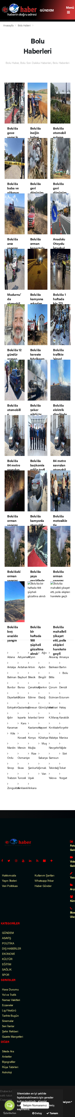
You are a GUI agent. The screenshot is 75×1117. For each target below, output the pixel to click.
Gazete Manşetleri (12, 1036)
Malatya (53, 737)
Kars (23, 723)
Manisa (63, 737)
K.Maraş (54, 717)
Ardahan (23, 667)
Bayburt (22, 677)
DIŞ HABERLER (11, 948)
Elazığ (41, 697)
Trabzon (12, 778)
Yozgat (63, 778)
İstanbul (32, 717)
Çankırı (42, 687)
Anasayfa (8, 25)
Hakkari (53, 707)
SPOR (5, 975)
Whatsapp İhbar (44, 880)
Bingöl (42, 677)
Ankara (32, 788)
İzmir (41, 717)
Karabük (64, 717)
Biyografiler (8, 1062)
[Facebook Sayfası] (3, 861)
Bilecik (32, 677)
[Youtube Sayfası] (25, 861)
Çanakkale (34, 687)
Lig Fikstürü (9, 1010)
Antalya (11, 667)
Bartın (62, 667)
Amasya (64, 657)
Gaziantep (23, 707)
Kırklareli (23, 788)
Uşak (31, 778)
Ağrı (44, 653)
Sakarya (43, 758)
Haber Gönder (43, 886)
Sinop (10, 768)
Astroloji (7, 1072)
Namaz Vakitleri (11, 1000)
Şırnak (42, 768)
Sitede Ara (8, 1051)
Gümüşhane (45, 707)
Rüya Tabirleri (10, 1067)
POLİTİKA (8, 943)
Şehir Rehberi (10, 1031)
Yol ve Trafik (9, 994)
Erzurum (64, 697)
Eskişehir (12, 707)
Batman (11, 677)
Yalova (52, 778)
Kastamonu (35, 727)
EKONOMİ (8, 954)
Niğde (62, 747)
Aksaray (53, 657)
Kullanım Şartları (44, 875)
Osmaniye (24, 758)
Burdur (11, 687)
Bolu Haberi (24, 25)
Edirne (32, 697)
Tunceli (22, 778)
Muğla (31, 747)
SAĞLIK (7, 969)
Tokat (62, 768)
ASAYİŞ (6, 938)
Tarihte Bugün (10, 1015)
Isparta (22, 717)
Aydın (41, 667)
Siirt (64, 753)
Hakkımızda (9, 875)
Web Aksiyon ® (63, 1102)
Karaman (12, 727)
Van (43, 773)
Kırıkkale (54, 727)
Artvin (31, 667)
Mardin (11, 747)
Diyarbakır (13, 697)
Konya (32, 737)
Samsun (54, 758)
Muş (44, 743)
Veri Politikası (10, 886)
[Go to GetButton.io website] (9, 1113)
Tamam (53, 1113)
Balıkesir (54, 667)
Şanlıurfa (33, 768)
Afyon (31, 657)
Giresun (32, 707)
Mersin (22, 747)
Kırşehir (63, 727)
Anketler (7, 1056)
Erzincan (54, 697)
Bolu (65, 673)
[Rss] (39, 861)
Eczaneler (7, 1005)
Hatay (62, 707)
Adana (11, 657)
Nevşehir (54, 747)
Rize (33, 753)
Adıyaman (24, 657)
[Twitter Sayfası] (10, 861)
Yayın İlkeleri (9, 880)
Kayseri (42, 727)
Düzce (21, 697)
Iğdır (10, 717)
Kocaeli (22, 737)
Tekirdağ (54, 768)
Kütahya (43, 737)
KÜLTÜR (7, 959)
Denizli (63, 687)
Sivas (21, 768)
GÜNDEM (47, 10)
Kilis (12, 733)
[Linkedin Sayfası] (32, 861)
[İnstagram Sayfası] (18, 861)
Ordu (10, 758)
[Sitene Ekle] (53, 861)
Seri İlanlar (8, 1026)
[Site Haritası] (46, 861)
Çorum (53, 687)
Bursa (21, 687)
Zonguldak (13, 788)
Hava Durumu (10, 989)
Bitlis (51, 677)
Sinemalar (8, 1021)
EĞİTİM (6, 964)
